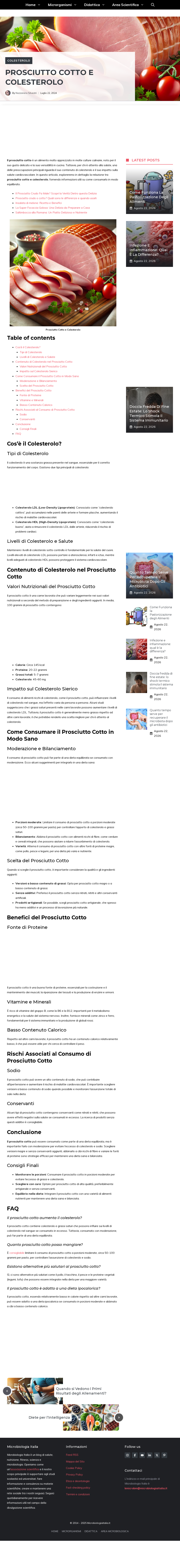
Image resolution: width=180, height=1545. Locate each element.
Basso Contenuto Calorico (36, 405)
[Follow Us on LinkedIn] (149, 1455)
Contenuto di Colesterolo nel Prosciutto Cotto (43, 361)
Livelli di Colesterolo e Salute (37, 357)
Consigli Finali (28, 429)
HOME (54, 1531)
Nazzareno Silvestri (26, 93)
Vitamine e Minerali (31, 400)
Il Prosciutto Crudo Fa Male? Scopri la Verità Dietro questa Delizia (56, 193)
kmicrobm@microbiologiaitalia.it (146, 1488)
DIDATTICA (91, 1531)
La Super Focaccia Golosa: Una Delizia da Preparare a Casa (52, 207)
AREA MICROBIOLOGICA (115, 1531)
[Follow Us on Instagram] (127, 1455)
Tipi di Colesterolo (31, 352)
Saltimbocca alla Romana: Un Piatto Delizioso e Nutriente (51, 212)
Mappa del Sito (75, 1461)
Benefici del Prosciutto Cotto (33, 390)
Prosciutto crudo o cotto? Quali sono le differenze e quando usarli (56, 198)
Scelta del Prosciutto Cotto (36, 385)
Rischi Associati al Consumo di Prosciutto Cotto (45, 409)
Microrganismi (60, 4)
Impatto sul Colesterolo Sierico (38, 371)
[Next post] (119, 1417)
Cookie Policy (74, 1468)
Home (30, 4)
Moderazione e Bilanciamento (38, 381)
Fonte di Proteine (30, 395)
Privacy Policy (74, 1474)
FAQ (18, 433)
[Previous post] (7, 1391)
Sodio (23, 414)
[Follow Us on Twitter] (157, 1455)
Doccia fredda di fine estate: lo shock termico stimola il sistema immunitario (161, 681)
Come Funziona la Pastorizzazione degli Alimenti (149, 197)
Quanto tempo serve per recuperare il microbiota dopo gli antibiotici (161, 718)
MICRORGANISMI (71, 1531)
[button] (152, 5)
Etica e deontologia (77, 1481)
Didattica (92, 4)
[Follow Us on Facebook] (135, 1455)
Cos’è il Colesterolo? (27, 347)
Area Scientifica (125, 4)
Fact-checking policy (78, 1487)
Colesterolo (18, 60)
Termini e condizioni (78, 1494)
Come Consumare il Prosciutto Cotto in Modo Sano (47, 376)
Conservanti (27, 419)
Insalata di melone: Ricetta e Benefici (38, 203)
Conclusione (23, 424)
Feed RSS (72, 1454)
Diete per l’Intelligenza (49, 1417)
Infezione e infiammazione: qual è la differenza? (149, 250)
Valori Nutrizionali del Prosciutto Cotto (43, 366)
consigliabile (17, 1252)
